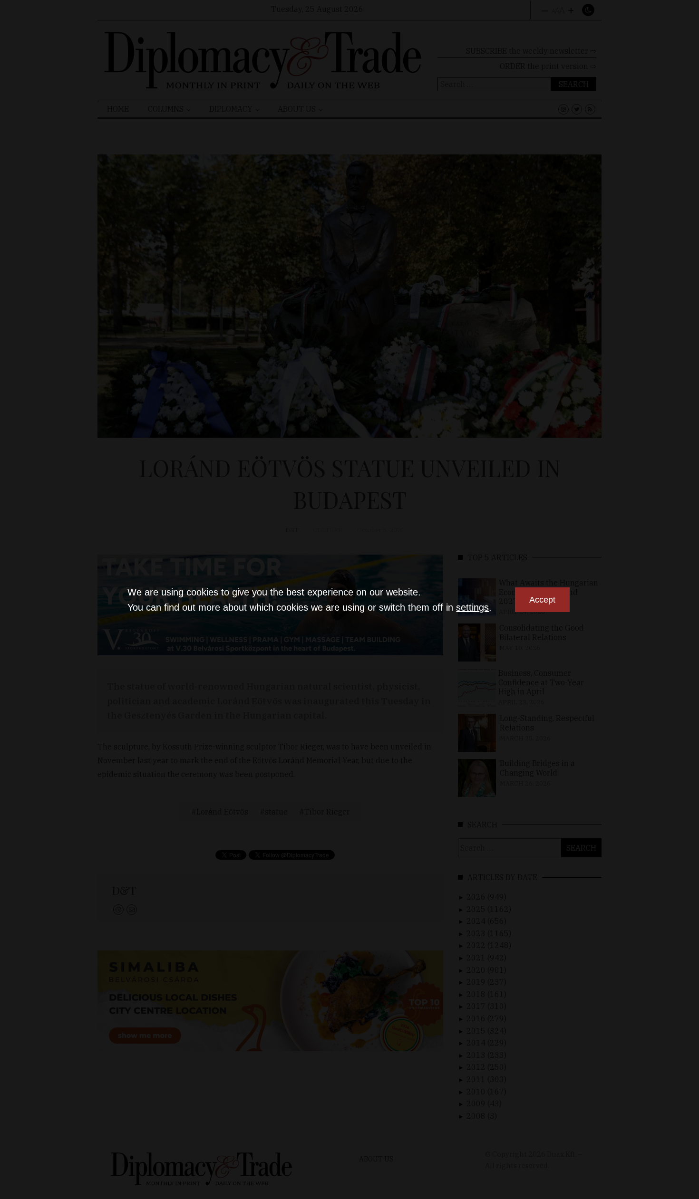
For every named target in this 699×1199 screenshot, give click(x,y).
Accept (542, 599)
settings (472, 607)
